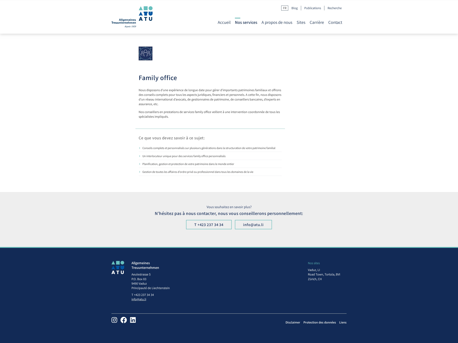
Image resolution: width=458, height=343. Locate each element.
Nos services (246, 22)
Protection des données (319, 322)
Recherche (335, 8)
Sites (301, 22)
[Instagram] (114, 320)
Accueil (224, 22)
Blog (294, 8)
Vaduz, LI (314, 270)
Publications (312, 8)
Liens (343, 322)
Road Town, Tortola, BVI (324, 274)
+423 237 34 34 (144, 295)
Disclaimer (293, 322)
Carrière (317, 22)
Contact (335, 22)
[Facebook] (123, 320)
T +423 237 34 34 (208, 224)
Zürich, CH (315, 279)
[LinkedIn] (133, 320)
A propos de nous (277, 22)
